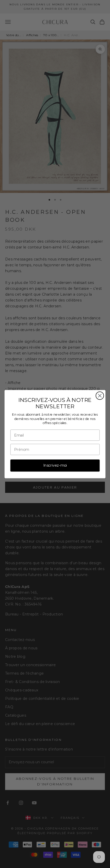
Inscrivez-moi (55, 465)
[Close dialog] (100, 396)
